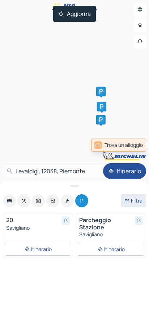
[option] (9, 200)
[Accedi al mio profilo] (140, 9)
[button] (101, 106)
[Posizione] (140, 41)
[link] (118, 145)
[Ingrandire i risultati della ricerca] (74, 186)
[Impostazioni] (140, 25)
